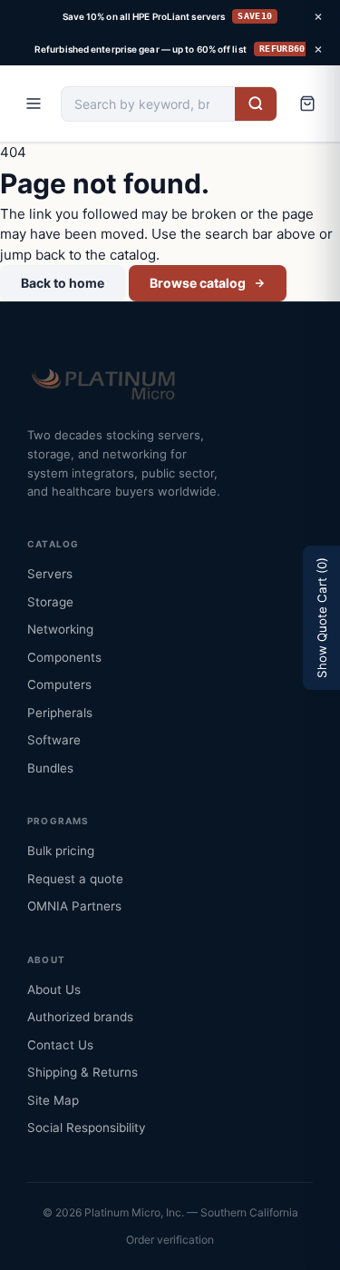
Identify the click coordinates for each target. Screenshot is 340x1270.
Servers (50, 573)
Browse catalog (198, 282)
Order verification (170, 1239)
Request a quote (75, 878)
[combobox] (148, 104)
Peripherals (59, 712)
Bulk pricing (60, 850)
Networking (60, 629)
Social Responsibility (86, 1127)
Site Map (53, 1100)
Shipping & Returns (82, 1072)
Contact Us (60, 1045)
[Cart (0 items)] (307, 103)
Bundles (50, 768)
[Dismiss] (318, 16)
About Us (54, 989)
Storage (50, 602)
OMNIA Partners (74, 906)
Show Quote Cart (322, 617)
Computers (59, 684)
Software (54, 740)
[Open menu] (33, 103)
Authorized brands (80, 1016)
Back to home (62, 282)
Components (64, 657)
